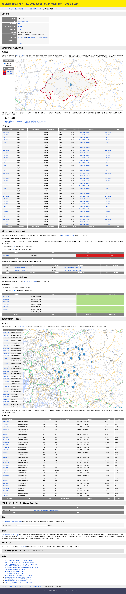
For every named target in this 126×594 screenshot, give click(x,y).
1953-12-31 (6, 221)
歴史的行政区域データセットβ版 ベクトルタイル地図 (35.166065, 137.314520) (25, 121)
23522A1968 (6, 296)
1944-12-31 (6, 196)
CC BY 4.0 (23, 547)
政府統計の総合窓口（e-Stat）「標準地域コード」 (18, 579)
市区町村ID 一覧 (37, 9)
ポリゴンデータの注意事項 (68, 235)
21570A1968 (6, 447)
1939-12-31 (6, 183)
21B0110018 (6, 485)
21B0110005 (6, 473)
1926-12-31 (6, 150)
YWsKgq (20, 43)
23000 (19, 40)
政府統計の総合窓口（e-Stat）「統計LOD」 (16, 581)
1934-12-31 (6, 170)
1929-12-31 (6, 157)
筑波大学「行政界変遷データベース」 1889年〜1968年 (19, 562)
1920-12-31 (6, 134)
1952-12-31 (6, 219)
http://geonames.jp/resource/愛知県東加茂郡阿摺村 (46, 510)
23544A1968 (6, 432)
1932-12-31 (6, 165)
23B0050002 (6, 496)
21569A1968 (6, 475)
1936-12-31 (6, 175)
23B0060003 (6, 493)
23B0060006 (6, 304)
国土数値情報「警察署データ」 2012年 (15, 571)
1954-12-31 (6, 224)
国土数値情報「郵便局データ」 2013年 (15, 569)
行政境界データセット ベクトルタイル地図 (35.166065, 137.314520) (23, 123)
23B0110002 (6, 307)
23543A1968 (6, 450)
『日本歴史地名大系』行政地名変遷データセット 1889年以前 (21, 564)
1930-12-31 (6, 160)
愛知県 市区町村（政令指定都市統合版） (37, 37)
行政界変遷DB (8, 66)
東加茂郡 (20, 26)
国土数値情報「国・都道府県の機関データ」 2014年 (19, 575)
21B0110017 (6, 483)
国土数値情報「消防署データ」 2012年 (15, 573)
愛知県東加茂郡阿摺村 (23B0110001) (23, 267)
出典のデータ (19, 55)
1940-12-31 (6, 186)
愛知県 (19, 29)
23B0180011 (6, 467)
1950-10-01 (6, 211)
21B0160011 (6, 470)
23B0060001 (6, 452)
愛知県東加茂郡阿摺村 (23, 21)
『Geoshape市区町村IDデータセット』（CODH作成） (19, 583)
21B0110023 (6, 478)
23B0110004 (6, 465)
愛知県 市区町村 (22, 37)
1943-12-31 (6, 193)
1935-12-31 (6, 173)
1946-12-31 (6, 201)
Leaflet (111, 109)
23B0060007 (6, 480)
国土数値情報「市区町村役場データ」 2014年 (17, 566)
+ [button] (17, 61)
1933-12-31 (6, 168)
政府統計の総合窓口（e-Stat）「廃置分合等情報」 (18, 577)
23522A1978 (6, 442)
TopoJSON (82, 132)
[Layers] (17, 67)
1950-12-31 (6, 214)
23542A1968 (6, 462)
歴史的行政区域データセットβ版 (23, 9)
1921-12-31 (6, 137)
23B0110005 (6, 312)
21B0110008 (6, 444)
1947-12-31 (6, 203)
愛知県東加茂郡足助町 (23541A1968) (72, 267)
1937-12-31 (6, 178)
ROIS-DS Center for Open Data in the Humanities (69, 591)
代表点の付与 (22, 326)
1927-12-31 (6, 152)
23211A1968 (6, 255)
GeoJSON (88, 132)
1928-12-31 (6, 155)
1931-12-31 (6, 163)
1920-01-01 (6, 132)
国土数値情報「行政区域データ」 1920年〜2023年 (18, 560)
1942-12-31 (6, 191)
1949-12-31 (6, 209)
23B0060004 (6, 457)
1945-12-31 (6, 198)
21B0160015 (6, 460)
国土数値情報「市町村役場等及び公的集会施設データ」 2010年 (21, 568)
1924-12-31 (6, 145)
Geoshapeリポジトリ (7, 9)
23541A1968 (6, 301)
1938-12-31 (6, 180)
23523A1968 (6, 299)
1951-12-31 (6, 216)
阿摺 (19, 24)
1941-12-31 (6, 188)
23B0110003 (6, 309)
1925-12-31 (6, 147)
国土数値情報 (8, 63)
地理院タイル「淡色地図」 (118, 109)
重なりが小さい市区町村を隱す (22, 249)
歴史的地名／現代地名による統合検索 (12, 521)
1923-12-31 (6, 142)
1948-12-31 (6, 206)
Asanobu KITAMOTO (49, 591)
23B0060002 (6, 455)
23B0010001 (6, 490)
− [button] (17, 64)
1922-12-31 (6, 140)
